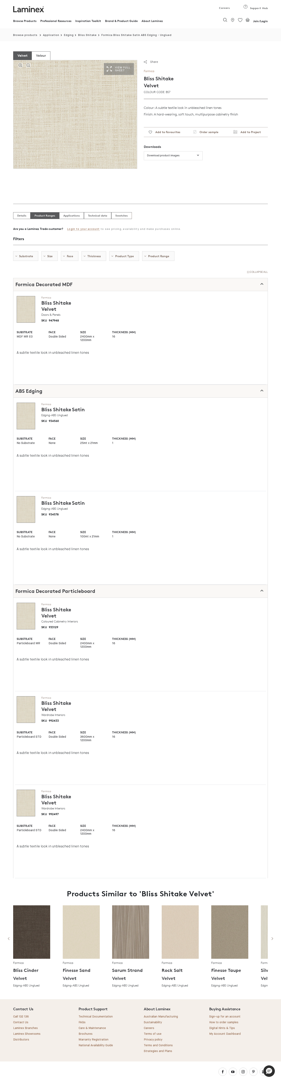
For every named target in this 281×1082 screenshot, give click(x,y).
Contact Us (20, 1022)
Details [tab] (21, 215)
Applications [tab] (71, 215)
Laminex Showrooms (27, 1033)
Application (51, 35)
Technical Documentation (96, 1016)
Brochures (86, 1033)
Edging (69, 35)
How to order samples (223, 1022)
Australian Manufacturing (161, 1016)
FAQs (82, 1022)
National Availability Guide (96, 1045)
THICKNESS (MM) (124, 332)
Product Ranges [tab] (45, 215)
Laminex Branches (25, 1028)
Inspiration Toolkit (88, 21)
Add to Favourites (166, 132)
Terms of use (152, 1033)
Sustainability (153, 1022)
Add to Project (249, 132)
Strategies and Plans (158, 1051)
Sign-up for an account (224, 1016)
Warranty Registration (93, 1039)
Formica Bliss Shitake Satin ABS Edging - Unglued (136, 35)
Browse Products (24, 21)
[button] (269, 1071)
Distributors (21, 1039)
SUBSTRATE (25, 332)
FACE (52, 332)
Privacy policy (153, 1039)
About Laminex (152, 21)
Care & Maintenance (92, 1028)
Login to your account (83, 229)
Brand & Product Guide (121, 21)
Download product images (163, 155)
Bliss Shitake (87, 35)
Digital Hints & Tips (222, 1028)
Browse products (25, 35)
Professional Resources (55, 21)
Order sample (207, 132)
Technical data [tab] (97, 215)
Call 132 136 (21, 1016)
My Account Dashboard (225, 1033)
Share (154, 61)
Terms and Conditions (158, 1045)
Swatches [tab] (121, 215)
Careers (224, 7)
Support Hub (258, 8)
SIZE (83, 332)
